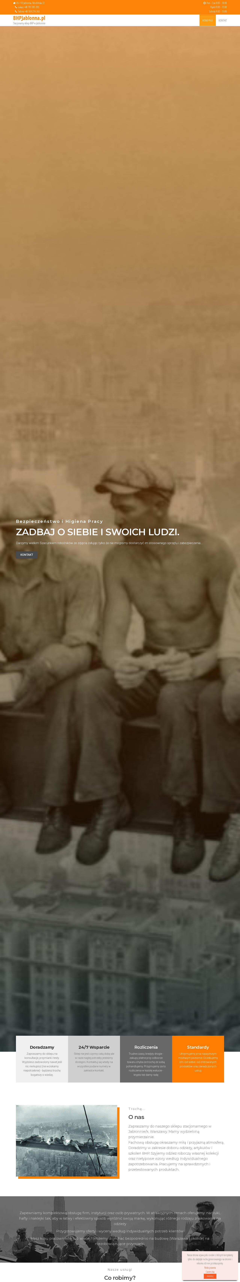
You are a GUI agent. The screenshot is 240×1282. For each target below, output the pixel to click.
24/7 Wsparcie (94, 1047)
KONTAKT (223, 20)
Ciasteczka (210, 1272)
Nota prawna (210, 1267)
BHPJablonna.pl (29, 17)
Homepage (207, 20)
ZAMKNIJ (210, 1276)
